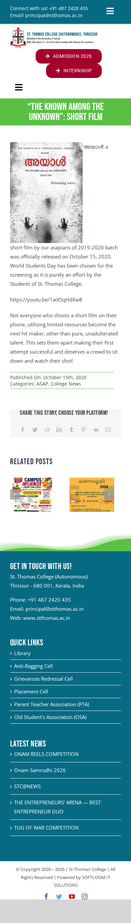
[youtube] (72, 896)
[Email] (108, 430)
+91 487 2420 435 (49, 599)
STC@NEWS (27, 786)
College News (66, 383)
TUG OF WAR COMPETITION (46, 827)
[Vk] (96, 430)
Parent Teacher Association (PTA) (51, 704)
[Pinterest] (84, 430)
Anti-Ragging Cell (33, 666)
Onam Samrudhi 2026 (40, 770)
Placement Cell (31, 691)
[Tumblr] (72, 430)
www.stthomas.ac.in (46, 617)
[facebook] (46, 896)
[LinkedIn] (59, 430)
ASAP (42, 383)
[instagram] (85, 896)
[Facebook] (23, 430)
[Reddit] (47, 430)
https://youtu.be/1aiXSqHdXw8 (46, 299)
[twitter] (59, 896)
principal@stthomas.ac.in (55, 608)
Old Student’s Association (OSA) (50, 717)
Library (22, 653)
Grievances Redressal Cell (43, 678)
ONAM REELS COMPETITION (46, 754)
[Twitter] (35, 430)
